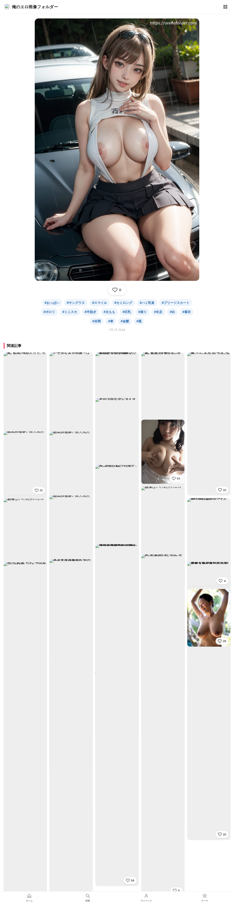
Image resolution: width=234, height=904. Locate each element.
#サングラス (76, 303)
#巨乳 (126, 312)
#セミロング (123, 303)
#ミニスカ (69, 312)
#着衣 (186, 312)
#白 (172, 312)
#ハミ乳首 (147, 303)
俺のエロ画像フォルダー (35, 6)
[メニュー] (225, 7)
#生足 (158, 312)
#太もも (109, 312)
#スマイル (99, 303)
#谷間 (96, 321)
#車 (110, 321)
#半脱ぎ (90, 312)
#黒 (139, 321)
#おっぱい (52, 303)
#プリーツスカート (175, 303)
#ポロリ (49, 312)
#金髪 (125, 321)
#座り (142, 312)
